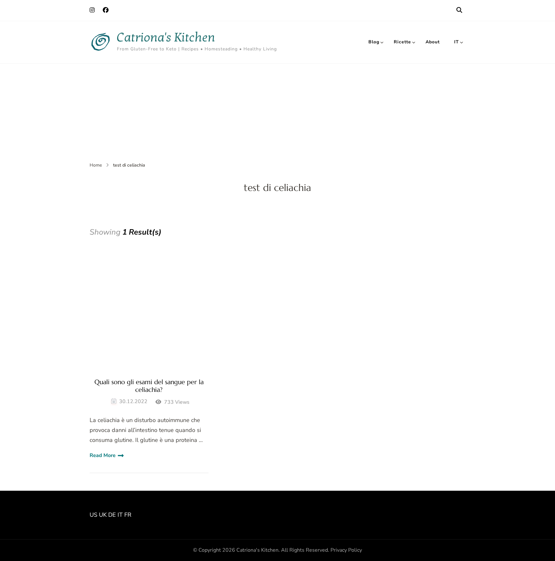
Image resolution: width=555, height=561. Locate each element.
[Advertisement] (277, 112)
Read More (103, 455)
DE (112, 515)
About (433, 42)
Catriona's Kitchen (166, 37)
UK (103, 515)
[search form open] (459, 10)
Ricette (402, 42)
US (93, 515)
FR (127, 515)
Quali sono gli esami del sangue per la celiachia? (149, 386)
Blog (373, 42)
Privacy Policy (346, 550)
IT (456, 42)
